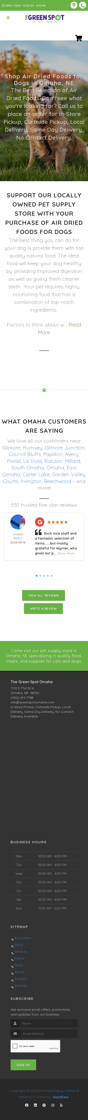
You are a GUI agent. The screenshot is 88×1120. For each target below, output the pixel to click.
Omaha (55, 467)
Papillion (53, 454)
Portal (14, 461)
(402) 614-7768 (22, 697)
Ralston (53, 461)
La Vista (32, 461)
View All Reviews (43, 595)
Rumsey (32, 447)
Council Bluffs (25, 454)
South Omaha (27, 467)
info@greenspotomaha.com (32, 702)
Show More (65, 553)
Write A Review (43, 608)
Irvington (31, 481)
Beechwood (57, 481)
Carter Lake (36, 474)
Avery (71, 454)
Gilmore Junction (65, 447)
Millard (72, 461)
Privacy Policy (52, 1091)
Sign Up (23, 1065)
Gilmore (11, 447)
